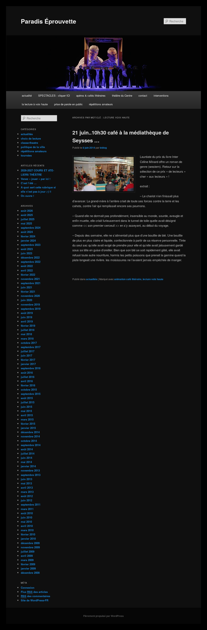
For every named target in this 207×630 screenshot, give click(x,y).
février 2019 (28, 326)
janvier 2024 (28, 240)
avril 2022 (27, 270)
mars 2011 (27, 509)
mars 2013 (27, 492)
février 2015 (28, 424)
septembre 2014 (30, 445)
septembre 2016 (30, 368)
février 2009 (28, 564)
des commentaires (35, 596)
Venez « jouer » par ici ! (35, 179)
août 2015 (27, 398)
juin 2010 (26, 517)
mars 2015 (27, 419)
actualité (27, 95)
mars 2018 (27, 338)
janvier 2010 (28, 538)
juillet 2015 (27, 402)
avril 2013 (27, 487)
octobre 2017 (29, 343)
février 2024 (28, 236)
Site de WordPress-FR (34, 600)
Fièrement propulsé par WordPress (103, 616)
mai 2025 (26, 223)
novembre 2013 (30, 470)
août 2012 (27, 496)
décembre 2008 (30, 573)
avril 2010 (27, 526)
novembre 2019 (30, 304)
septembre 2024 (30, 227)
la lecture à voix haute (35, 104)
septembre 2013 (30, 475)
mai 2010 (26, 522)
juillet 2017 (27, 351)
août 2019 (27, 313)
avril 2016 (27, 381)
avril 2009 (27, 556)
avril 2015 (27, 415)
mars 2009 (27, 560)
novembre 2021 (30, 279)
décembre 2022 (30, 257)
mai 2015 (26, 411)
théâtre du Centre (122, 95)
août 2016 (27, 372)
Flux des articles (34, 592)
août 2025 (27, 215)
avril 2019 (27, 321)
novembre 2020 (30, 296)
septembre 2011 (30, 504)
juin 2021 (26, 287)
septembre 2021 (30, 283)
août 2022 (27, 266)
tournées (26, 155)
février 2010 (28, 534)
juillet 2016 (27, 377)
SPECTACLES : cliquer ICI (54, 95)
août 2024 (27, 232)
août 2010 (27, 513)
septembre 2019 (30, 309)
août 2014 (27, 449)
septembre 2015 (30, 394)
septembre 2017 (30, 347)
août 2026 (27, 211)
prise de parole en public (68, 104)
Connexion (27, 587)
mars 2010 (27, 530)
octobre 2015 (29, 389)
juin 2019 (26, 317)
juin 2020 (26, 300)
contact (142, 95)
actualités (91, 279)
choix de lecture (31, 138)
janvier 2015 (28, 428)
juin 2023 (26, 253)
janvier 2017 (28, 364)
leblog (103, 147)
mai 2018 (26, 334)
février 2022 (28, 274)
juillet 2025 (27, 219)
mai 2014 (26, 462)
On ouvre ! (27, 196)
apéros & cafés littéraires (91, 95)
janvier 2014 (28, 466)
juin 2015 (26, 407)
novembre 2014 (30, 436)
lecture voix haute (153, 279)
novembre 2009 (30, 547)
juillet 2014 (27, 453)
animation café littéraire (128, 279)
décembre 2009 (30, 543)
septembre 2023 (30, 245)
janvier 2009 (28, 568)
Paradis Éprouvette (48, 21)
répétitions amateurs (101, 104)
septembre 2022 (30, 262)
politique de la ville (33, 147)
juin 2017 (26, 355)
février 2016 (28, 385)
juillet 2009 (27, 551)
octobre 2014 (29, 441)
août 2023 (27, 249)
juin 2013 (26, 479)
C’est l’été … (29, 183)
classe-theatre (29, 143)
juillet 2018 (27, 330)
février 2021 (28, 291)
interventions (161, 95)
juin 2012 (26, 500)
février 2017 (28, 360)
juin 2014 (26, 458)
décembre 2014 (30, 432)
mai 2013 (26, 483)
